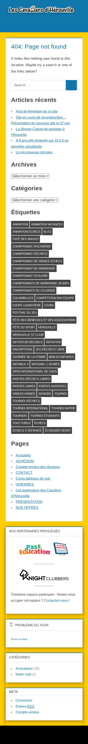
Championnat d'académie (32, 246)
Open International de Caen (35, 371)
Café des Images (26, 239)
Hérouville (47, 327)
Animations (24, 668)
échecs (40, 423)
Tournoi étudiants (45, 415)
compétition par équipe (55, 298)
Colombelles (23, 298)
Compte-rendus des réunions (38, 467)
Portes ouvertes (52, 386)
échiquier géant (58, 430)
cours (49, 305)
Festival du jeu (25, 312)
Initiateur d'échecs (28, 342)
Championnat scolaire (30, 275)
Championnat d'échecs (30, 253)
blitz (47, 231)
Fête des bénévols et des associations (44, 320)
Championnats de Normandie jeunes (41, 283)
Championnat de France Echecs (37, 261)
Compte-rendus (27, 712)
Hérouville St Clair (28, 334)
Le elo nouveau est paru (34, 152)
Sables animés (24, 393)
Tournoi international (30, 408)
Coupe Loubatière (27, 305)
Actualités (23, 455)
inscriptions (22, 349)
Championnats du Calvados (34, 290)
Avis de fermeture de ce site (37, 111)
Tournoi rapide (63, 408)
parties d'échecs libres (31, 379)
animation (20, 224)
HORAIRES (25, 484)
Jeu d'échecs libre (50, 349)
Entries (25, 706)
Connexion (24, 700)
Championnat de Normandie (34, 268)
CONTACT (24, 473)
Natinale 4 (20, 364)
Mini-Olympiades (61, 357)
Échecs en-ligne (19, 639)
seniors (44, 393)
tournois (20, 415)
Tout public (22, 423)
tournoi (60, 393)
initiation (53, 342)
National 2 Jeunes (46, 364)
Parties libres (24, 386)
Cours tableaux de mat (33, 478)
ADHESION (25, 461)
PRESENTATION (29, 502)
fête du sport (24, 327)
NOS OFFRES (27, 507)
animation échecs (26, 231)
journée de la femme (29, 357)
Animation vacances (47, 224)
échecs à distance (27, 430)
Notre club (23, 674)
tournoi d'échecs (26, 401)
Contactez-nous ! (57, 600)
